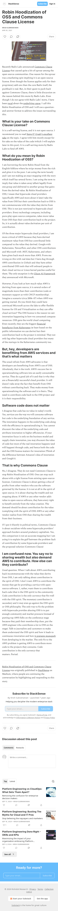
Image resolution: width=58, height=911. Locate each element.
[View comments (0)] (11, 36)
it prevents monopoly (45, 636)
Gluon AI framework (44, 273)
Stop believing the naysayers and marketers (22, 818)
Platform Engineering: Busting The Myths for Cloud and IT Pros (21, 813)
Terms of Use (42, 715)
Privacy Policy (49, 717)
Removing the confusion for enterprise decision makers (20, 797)
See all (7, 854)
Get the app (42, 898)
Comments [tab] (8, 748)
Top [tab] (5, 781)
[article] (29, 797)
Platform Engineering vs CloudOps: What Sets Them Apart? (22, 790)
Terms (40, 889)
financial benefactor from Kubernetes (24, 325)
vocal (10, 103)
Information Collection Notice (28, 717)
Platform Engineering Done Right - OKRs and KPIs (21, 833)
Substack (16, 905)
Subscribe (42, 4)
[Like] (5, 36)
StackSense (43, 670)
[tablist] (13, 747)
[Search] (53, 781)
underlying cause (31, 103)
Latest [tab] (12, 781)
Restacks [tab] (20, 748)
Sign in (52, 4)
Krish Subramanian (10, 28)
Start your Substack (22, 898)
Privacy (33, 889)
